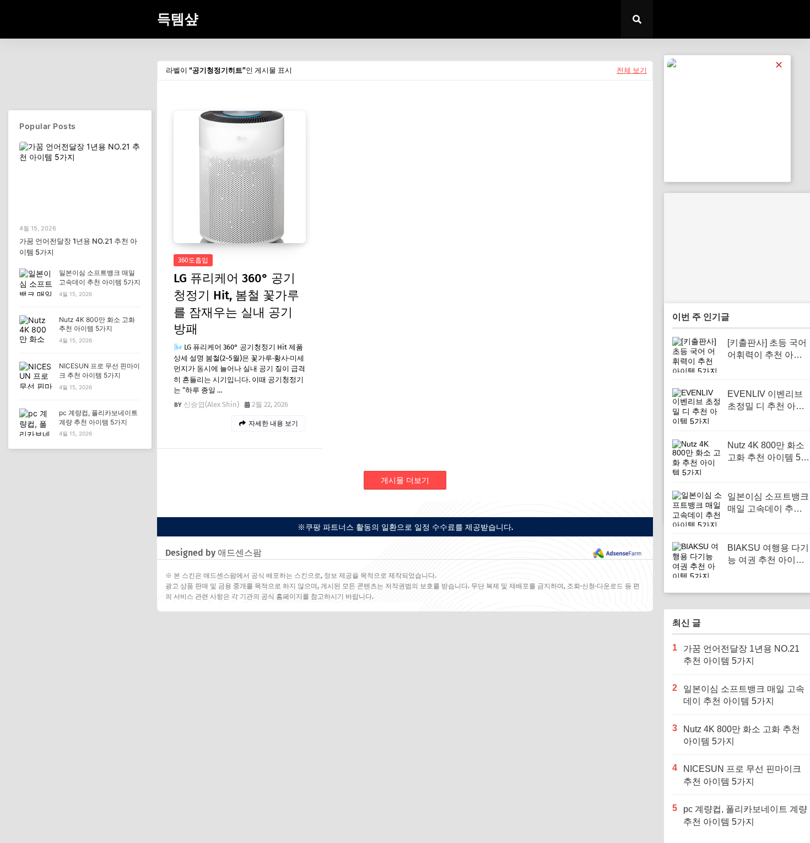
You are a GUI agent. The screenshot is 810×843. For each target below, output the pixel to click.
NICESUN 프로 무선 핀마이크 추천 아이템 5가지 (99, 370)
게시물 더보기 (405, 480)
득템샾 (177, 19)
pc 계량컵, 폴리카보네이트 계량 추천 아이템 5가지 (98, 417)
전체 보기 (632, 70)
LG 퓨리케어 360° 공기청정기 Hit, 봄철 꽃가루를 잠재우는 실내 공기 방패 (236, 303)
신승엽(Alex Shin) (211, 404)
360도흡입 (193, 260)
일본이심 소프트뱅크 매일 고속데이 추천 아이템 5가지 (100, 277)
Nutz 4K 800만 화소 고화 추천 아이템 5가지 (97, 324)
